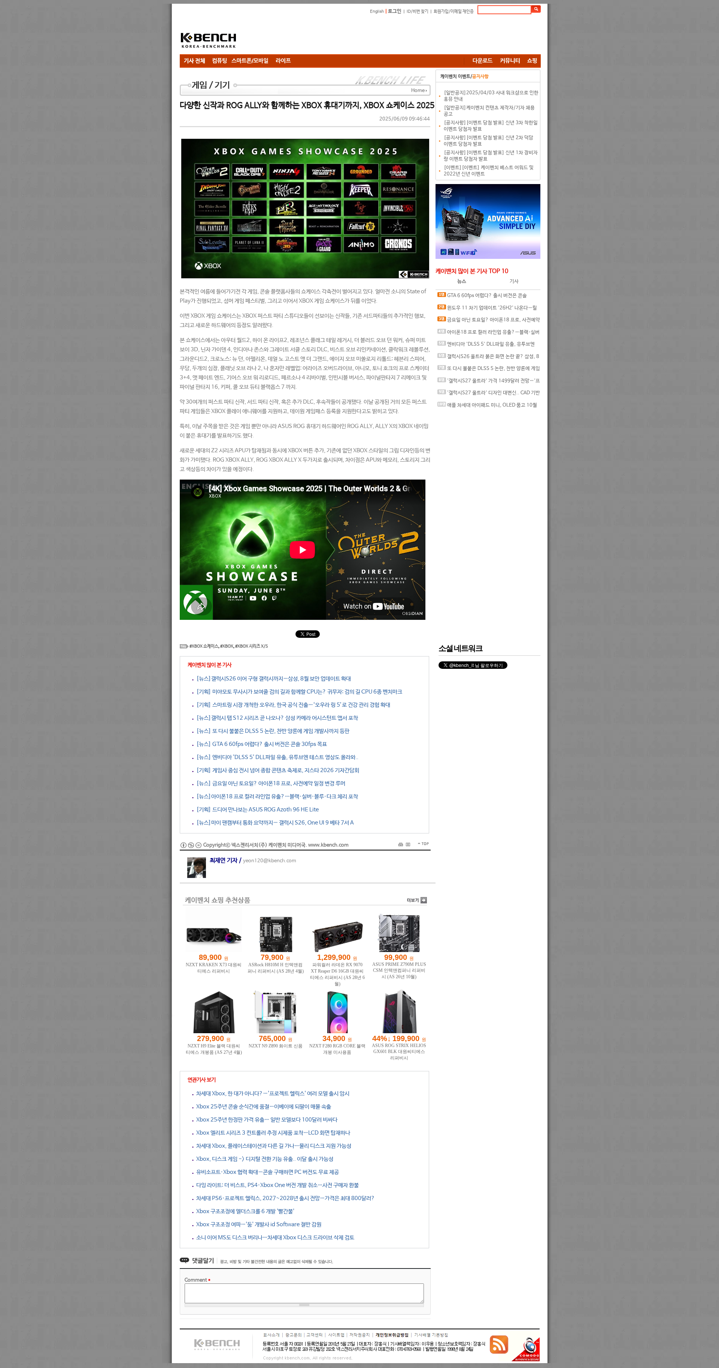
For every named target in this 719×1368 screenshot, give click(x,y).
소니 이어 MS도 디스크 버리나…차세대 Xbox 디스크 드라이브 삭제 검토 (274, 1237)
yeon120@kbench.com (269, 861)
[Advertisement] (404, 35)
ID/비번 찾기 (417, 11)
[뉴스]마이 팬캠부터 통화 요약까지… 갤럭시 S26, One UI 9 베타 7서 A (274, 823)
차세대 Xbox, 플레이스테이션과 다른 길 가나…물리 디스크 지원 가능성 (272, 1146)
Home (418, 91)
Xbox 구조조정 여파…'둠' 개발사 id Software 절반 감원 (257, 1224)
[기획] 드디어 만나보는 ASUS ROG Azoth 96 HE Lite (256, 810)
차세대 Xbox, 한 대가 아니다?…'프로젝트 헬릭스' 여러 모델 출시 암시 (271, 1093)
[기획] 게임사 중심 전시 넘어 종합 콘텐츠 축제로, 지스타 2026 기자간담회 (276, 770)
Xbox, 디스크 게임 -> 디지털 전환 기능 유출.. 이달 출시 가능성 (263, 1159)
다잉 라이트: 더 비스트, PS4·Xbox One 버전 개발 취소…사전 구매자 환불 (276, 1185)
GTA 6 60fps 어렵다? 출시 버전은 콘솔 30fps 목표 (482, 297)
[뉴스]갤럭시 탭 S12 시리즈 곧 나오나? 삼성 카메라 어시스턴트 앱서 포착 (276, 718)
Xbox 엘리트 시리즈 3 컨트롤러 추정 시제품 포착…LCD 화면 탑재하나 (272, 1133)
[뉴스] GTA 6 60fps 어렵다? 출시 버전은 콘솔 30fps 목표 (260, 744)
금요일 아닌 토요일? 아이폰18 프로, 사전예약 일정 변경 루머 (488, 322)
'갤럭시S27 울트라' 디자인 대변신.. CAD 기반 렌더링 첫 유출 (488, 395)
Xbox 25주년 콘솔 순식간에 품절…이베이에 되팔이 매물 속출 (262, 1107)
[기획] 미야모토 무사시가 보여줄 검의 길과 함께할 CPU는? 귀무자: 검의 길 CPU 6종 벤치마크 (298, 692)
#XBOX (226, 646)
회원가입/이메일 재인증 (454, 11)
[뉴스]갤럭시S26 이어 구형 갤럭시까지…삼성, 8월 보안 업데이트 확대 (272, 679)
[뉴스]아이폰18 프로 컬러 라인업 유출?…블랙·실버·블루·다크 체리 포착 (276, 796)
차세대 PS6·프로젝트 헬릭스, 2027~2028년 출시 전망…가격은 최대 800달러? (284, 1198)
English (377, 11)
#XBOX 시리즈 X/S (251, 646)
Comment (197, 1280)
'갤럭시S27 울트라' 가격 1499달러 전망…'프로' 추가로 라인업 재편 (488, 383)
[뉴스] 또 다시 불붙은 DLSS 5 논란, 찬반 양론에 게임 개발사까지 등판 (271, 731)
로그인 (394, 11)
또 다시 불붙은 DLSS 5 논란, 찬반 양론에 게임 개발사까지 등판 (488, 370)
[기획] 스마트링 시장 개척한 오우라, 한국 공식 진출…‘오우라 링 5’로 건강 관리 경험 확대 (292, 705)
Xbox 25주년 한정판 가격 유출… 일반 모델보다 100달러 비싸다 (265, 1120)
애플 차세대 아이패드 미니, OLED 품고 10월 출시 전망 (487, 407)
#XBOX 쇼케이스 (203, 646)
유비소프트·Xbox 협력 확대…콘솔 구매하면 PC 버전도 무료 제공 (266, 1172)
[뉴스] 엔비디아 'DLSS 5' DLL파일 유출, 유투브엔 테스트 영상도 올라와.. (276, 757)
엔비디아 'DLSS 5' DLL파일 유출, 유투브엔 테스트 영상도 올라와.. (486, 346)
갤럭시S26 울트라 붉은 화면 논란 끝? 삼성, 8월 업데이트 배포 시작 (488, 358)
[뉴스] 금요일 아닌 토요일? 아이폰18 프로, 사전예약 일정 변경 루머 (269, 783)
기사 (514, 281)
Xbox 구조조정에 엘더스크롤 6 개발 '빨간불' (244, 1211)
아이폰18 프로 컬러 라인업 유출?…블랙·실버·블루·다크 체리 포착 (488, 334)
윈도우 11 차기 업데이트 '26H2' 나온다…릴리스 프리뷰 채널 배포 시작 (487, 310)
